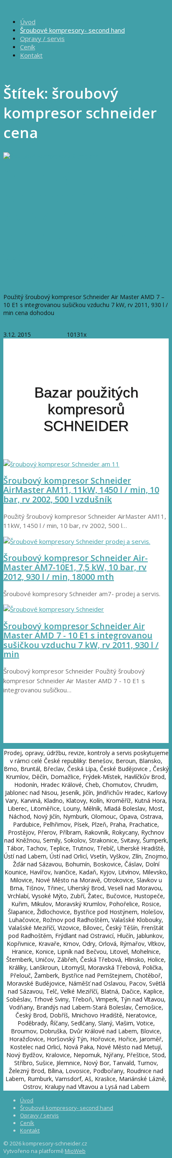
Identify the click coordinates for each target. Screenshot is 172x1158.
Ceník (27, 47)
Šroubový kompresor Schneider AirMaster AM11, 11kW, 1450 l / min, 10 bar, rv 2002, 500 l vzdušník (81, 490)
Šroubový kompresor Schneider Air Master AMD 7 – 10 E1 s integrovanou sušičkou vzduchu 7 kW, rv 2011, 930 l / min (85, 226)
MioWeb (75, 1151)
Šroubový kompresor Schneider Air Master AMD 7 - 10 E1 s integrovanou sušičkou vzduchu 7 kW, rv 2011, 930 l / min (81, 640)
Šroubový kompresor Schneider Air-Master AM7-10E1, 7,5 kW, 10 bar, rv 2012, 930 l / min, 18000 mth (75, 567)
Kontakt (31, 55)
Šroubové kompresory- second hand (72, 30)
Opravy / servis (42, 38)
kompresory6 (49, 334)
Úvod (27, 22)
